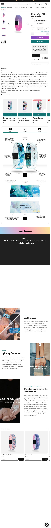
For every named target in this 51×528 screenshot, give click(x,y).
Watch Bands (16, 7)
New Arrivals (3, 7)
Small (34, 28)
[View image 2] (3, 22)
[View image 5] (3, 42)
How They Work (35, 59)
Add (22, 459)
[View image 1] (3, 15)
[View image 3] (3, 29)
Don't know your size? (45, 31)
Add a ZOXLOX (35, 55)
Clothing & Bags (24, 7)
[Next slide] (28, 23)
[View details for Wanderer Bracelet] (36, 442)
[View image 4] (3, 35)
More (31, 7)
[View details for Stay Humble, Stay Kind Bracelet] (12, 442)
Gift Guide (37, 7)
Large (46, 28)
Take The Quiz (3, 9)
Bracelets (9, 7)
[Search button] (35, 4)
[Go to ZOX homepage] (2, 4)
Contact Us (43, 7)
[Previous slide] (8, 23)
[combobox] (24, 4)
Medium (40, 28)
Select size (10, 115)
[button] (47, 525)
